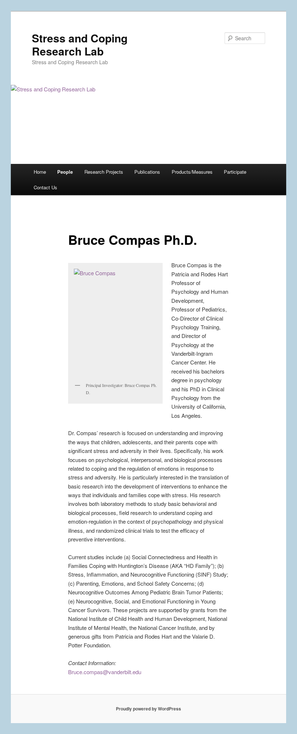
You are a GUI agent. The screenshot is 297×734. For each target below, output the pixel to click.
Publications (147, 171)
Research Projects (103, 171)
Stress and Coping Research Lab (79, 44)
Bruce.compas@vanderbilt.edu (104, 672)
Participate (235, 171)
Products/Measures (192, 171)
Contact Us (45, 187)
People (65, 171)
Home (40, 171)
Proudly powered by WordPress (148, 708)
